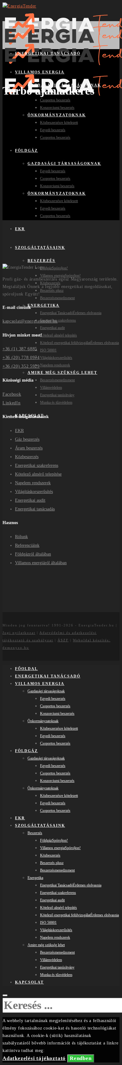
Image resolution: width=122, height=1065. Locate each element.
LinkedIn (12, 403)
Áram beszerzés (29, 448)
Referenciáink (27, 545)
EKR (19, 430)
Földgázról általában (33, 554)
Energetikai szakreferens (36, 465)
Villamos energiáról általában (41, 562)
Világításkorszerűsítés (34, 491)
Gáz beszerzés (27, 439)
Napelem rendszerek (33, 483)
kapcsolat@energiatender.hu (30, 321)
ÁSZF (63, 640)
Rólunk (21, 536)
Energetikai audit (30, 500)
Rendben (81, 1058)
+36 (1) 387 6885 (20, 348)
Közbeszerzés (26, 456)
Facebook (12, 394)
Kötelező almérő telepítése (38, 474)
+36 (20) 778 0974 (21, 357)
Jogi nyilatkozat (19, 633)
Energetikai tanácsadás (35, 509)
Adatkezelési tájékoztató (34, 1058)
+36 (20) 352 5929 (21, 366)
